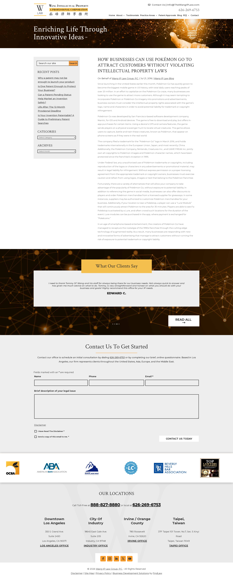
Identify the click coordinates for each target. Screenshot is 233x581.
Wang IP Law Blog (164, 78)
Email (149, 376)
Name (37, 376)
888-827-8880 (105, 504)
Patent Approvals (167, 16)
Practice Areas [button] (147, 16)
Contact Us (158, 4)
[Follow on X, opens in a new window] (123, 558)
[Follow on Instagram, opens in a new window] (109, 558)
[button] (230, 563)
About (119, 16)
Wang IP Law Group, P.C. (125, 78)
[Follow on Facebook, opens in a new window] (103, 558)
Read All (183, 319)
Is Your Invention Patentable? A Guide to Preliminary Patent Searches (56, 119)
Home (112, 16)
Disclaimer (40, 425)
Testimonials (132, 16)
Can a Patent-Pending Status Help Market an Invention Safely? (54, 98)
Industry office (96, 545)
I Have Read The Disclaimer (51, 431)
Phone (92, 376)
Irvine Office (137, 540)
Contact (195, 16)
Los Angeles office (54, 545)
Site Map (89, 573)
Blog (179, 16)
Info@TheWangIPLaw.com (183, 4)
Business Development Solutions (131, 573)
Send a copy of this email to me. (53, 437)
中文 (185, 16)
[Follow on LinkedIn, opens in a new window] (116, 558)
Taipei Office (178, 545)
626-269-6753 (189, 10)
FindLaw (157, 573)
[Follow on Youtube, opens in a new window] (130, 558)
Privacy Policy (103, 573)
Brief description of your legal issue (55, 391)
